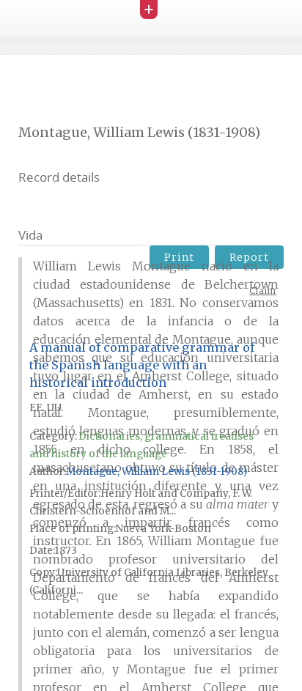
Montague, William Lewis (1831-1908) (156, 471)
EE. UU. (46, 408)
